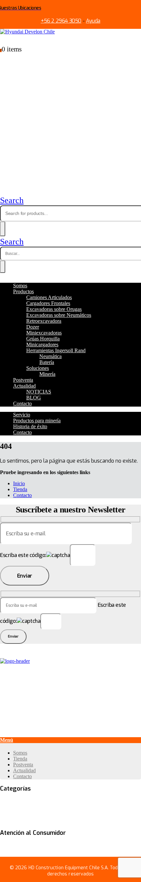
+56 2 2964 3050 (61, 20)
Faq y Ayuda (13, 846)
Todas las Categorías (23, 802)
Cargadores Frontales (48, 303)
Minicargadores (42, 344)
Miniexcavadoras (44, 333)
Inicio (19, 483)
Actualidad (24, 386)
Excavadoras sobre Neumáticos (58, 315)
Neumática (50, 356)
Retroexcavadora (43, 321)
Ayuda (93, 20)
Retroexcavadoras (82, 815)
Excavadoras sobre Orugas (54, 309)
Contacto (22, 403)
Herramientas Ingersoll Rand (56, 350)
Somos (20, 285)
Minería (47, 374)
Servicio (21, 414)
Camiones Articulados (49, 297)
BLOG (33, 397)
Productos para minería (37, 420)
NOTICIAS (38, 391)
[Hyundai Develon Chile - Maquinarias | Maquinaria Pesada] (27, 31)
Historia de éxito (30, 426)
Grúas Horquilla (43, 338)
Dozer (32, 327)
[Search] (2, 228)
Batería (46, 362)
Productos (23, 291)
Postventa (23, 380)
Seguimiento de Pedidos (53, 846)
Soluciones (37, 368)
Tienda (20, 489)
